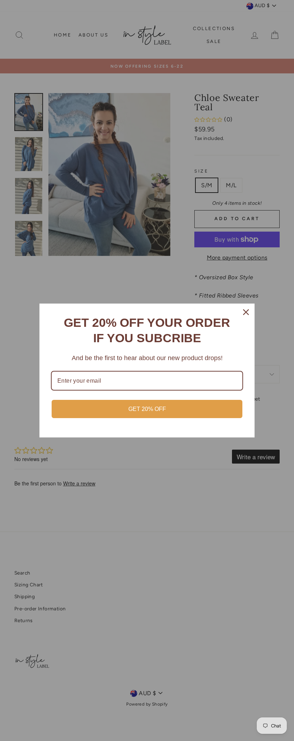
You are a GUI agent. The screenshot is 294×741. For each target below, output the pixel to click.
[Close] (246, 312)
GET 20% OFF (147, 409)
